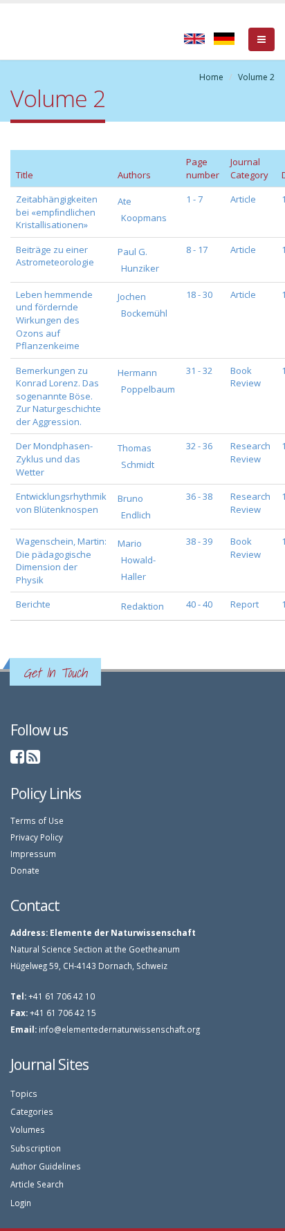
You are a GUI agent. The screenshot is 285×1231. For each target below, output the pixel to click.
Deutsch (224, 39)
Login (20, 1202)
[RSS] (33, 758)
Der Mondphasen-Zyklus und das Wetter (54, 459)
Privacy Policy (36, 837)
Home (211, 77)
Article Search (37, 1184)
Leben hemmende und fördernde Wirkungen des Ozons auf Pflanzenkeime (54, 320)
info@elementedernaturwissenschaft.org (119, 1029)
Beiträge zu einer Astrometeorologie (55, 256)
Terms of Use (37, 820)
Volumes (27, 1129)
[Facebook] (17, 758)
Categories (31, 1111)
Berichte (33, 604)
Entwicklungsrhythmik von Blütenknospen (61, 503)
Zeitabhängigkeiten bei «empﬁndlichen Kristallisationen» (57, 212)
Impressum (33, 853)
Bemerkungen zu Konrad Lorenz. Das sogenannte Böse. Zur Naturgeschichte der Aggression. (58, 396)
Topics (23, 1093)
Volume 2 (256, 77)
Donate (24, 870)
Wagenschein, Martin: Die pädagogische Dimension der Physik (61, 560)
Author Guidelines (45, 1166)
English (194, 39)
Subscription (35, 1148)
